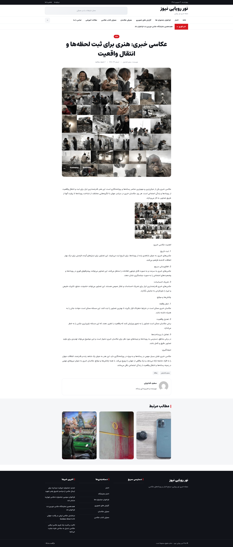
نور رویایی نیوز (174, 8)
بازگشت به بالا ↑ (50, 543)
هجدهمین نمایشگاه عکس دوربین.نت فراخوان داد (154, 26)
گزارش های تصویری (143, 20)
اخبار (177, 20)
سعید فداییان (127, 62)
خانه (184, 20)
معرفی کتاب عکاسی (108, 20)
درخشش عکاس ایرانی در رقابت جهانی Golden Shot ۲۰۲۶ (61, 517)
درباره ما (56, 2)
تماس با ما (48, 2)
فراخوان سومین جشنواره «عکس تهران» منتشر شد (60, 499)
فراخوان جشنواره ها (163, 20)
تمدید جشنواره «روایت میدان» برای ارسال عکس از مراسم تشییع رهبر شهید (60, 490)
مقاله (116, 36)
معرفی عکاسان (126, 20)
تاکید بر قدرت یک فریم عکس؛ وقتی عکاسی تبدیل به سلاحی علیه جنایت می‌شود (61, 528)
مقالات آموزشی (91, 20)
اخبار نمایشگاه (103, 494)
